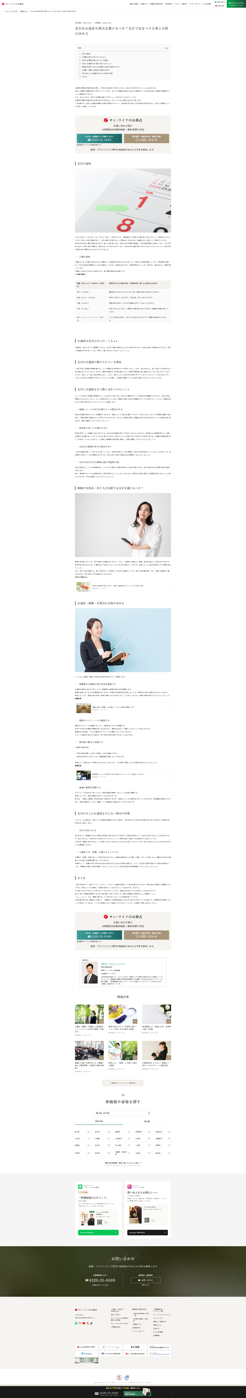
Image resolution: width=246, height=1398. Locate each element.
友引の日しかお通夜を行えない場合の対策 (97, 73)
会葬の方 (184, 4)
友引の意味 (86, 54)
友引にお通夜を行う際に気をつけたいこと (97, 63)
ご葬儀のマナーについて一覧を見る (123, 1083)
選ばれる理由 (134, 4)
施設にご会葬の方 (159, 1321)
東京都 (147, 1121)
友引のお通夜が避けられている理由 (95, 60)
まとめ (84, 76)
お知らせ (156, 1328)
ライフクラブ (158, 1318)
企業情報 (156, 1335)
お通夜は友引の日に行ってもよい (94, 57)
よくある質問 (206, 4)
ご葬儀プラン (144, 4)
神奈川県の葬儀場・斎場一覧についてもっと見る (122, 1163)
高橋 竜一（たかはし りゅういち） (113, 964)
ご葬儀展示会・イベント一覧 (158, 1310)
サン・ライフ (81, 897)
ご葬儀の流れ (116, 1327)
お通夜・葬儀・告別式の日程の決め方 (95, 70)
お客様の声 (168, 4)
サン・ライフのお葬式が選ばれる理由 (120, 1319)
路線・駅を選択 (104, 1113)
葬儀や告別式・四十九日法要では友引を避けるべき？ (101, 67)
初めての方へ (116, 1315)
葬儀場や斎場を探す (156, 4)
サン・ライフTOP (11, 11)
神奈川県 (99, 1121)
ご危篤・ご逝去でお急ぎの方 (117, 1310)
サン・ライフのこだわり (120, 1323)
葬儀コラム (24, 11)
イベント (177, 4)
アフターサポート (195, 4)
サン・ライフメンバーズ (162, 1315)
